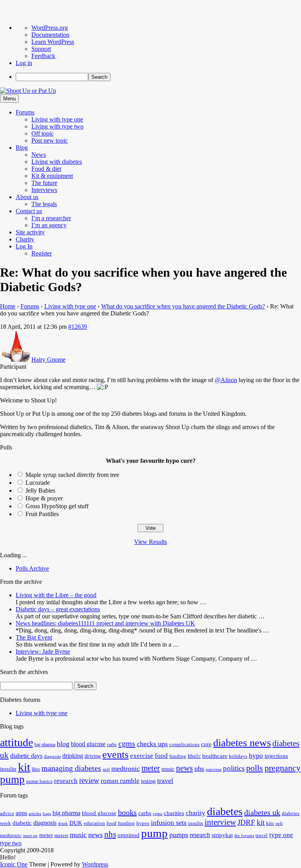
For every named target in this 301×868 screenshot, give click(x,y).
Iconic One (13, 864)
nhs (199, 768)
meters (61, 835)
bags (47, 814)
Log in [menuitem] (24, 63)
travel (165, 781)
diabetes (225, 811)
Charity (25, 239)
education (94, 823)
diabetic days (26, 755)
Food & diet (46, 168)
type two (11, 843)
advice (7, 813)
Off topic (42, 133)
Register (41, 253)
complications (184, 744)
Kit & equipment (52, 175)
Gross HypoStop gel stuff (57, 506)
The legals (44, 204)
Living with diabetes (56, 161)
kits (270, 823)
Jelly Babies (40, 490)
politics (234, 768)
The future (44, 182)
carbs (112, 744)
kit (24, 767)
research (66, 781)
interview (220, 822)
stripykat (222, 835)
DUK (75, 823)
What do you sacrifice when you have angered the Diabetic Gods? (183, 306)
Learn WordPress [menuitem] (52, 41)
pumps (178, 835)
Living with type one (57, 119)
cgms (126, 743)
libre (36, 769)
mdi (106, 769)
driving (93, 756)
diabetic (22, 823)
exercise (141, 755)
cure (206, 744)
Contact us (29, 211)
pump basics (39, 781)
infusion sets (169, 822)
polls (254, 768)
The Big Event (34, 637)
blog (63, 744)
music (167, 769)
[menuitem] (158, 77)
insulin (8, 768)
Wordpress (95, 864)
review (89, 780)
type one (281, 835)
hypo (256, 755)
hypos (142, 823)
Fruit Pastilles (42, 514)
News (38, 154)
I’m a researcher (51, 218)
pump (12, 779)
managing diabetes (71, 768)
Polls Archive (32, 568)
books (127, 812)
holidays (238, 756)
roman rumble (120, 781)
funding (177, 756)
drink (63, 823)
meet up (30, 836)
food (161, 755)
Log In (24, 246)
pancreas (213, 769)
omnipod (129, 835)
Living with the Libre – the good (56, 595)
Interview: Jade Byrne (43, 651)
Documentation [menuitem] (50, 34)
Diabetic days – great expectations (58, 609)
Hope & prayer (44, 498)
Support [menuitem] (41, 48)
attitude (16, 742)
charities (174, 813)
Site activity (30, 232)
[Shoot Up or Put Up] (28, 90)
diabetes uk (262, 812)
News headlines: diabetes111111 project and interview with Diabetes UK (105, 623)
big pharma (44, 744)
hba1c (194, 756)
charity (195, 813)
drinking (72, 755)
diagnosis (52, 756)
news (184, 768)
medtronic (125, 768)
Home (7, 306)
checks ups (152, 744)
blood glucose (88, 744)
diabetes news (242, 742)
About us (27, 197)
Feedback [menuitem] (43, 56)
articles (35, 814)
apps (21, 813)
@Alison (226, 380)
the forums (244, 836)
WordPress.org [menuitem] (49, 27)
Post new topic (49, 140)
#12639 (77, 326)
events (115, 754)
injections (276, 755)
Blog (22, 147)
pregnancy (283, 768)
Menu (9, 98)
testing (148, 781)
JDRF (246, 822)
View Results (150, 541)
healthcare (214, 755)
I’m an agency (49, 225)
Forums (25, 112)
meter (150, 768)
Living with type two (57, 126)
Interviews (44, 190)
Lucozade (37, 482)
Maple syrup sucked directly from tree (72, 474)
